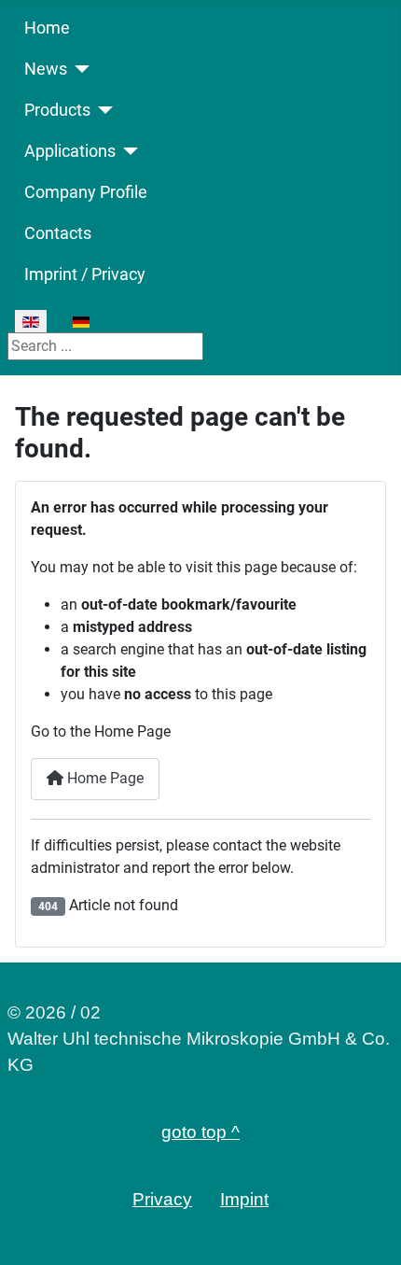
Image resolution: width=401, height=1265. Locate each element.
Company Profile (85, 192)
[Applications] (127, 151)
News (45, 69)
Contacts (57, 233)
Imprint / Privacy (84, 274)
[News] (78, 69)
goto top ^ (200, 1132)
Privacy (162, 1199)
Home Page (103, 778)
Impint (244, 1199)
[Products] (102, 110)
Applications (70, 151)
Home (47, 28)
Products (57, 110)
